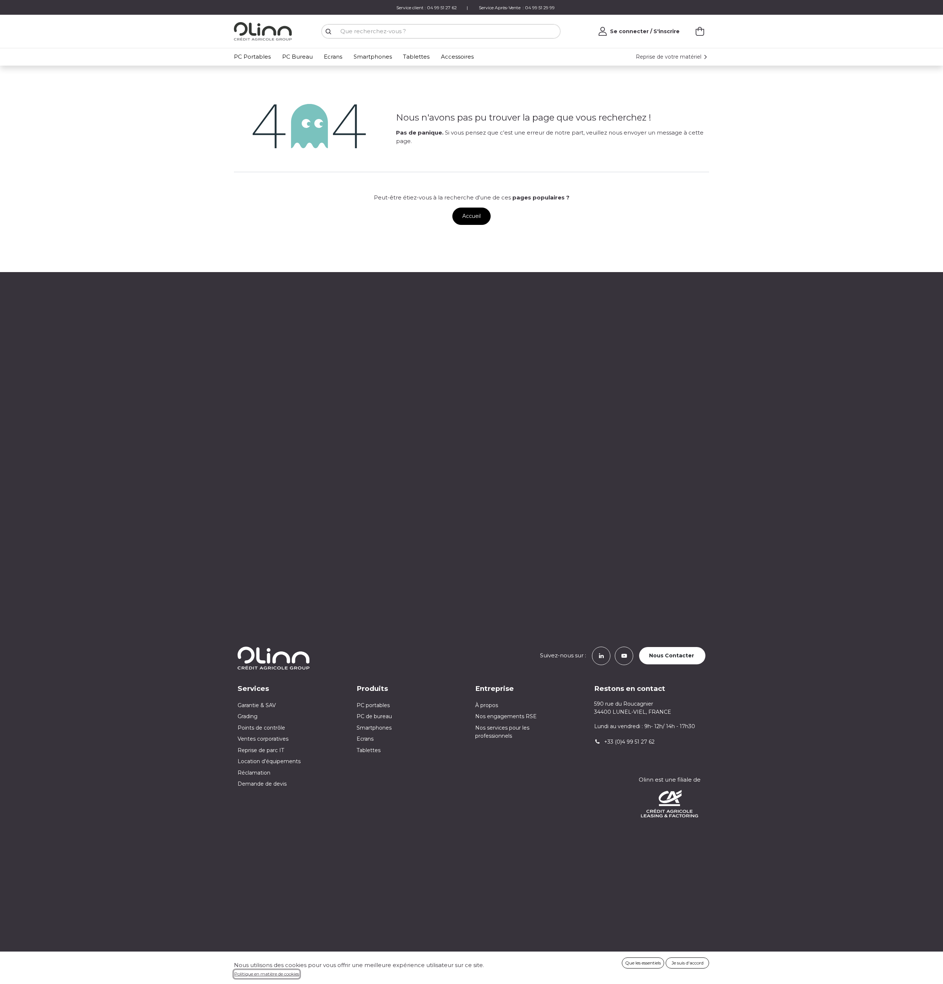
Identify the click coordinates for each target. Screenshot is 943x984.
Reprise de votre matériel (669, 56)
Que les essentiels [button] (643, 963)
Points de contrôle (261, 727)
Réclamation (254, 772)
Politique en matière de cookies (266, 974)
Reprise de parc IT (261, 750)
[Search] (328, 31)
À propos (486, 705)
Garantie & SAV (257, 705)
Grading (247, 716)
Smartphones (374, 727)
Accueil (471, 216)
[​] (601, 655)
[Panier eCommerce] (700, 31)
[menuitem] (254, 57)
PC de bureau (374, 716)
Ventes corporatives (263, 739)
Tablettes (369, 750)
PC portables (373, 705)
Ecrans (365, 739)
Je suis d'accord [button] (688, 963)
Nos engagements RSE (506, 716)
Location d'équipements (269, 761)
